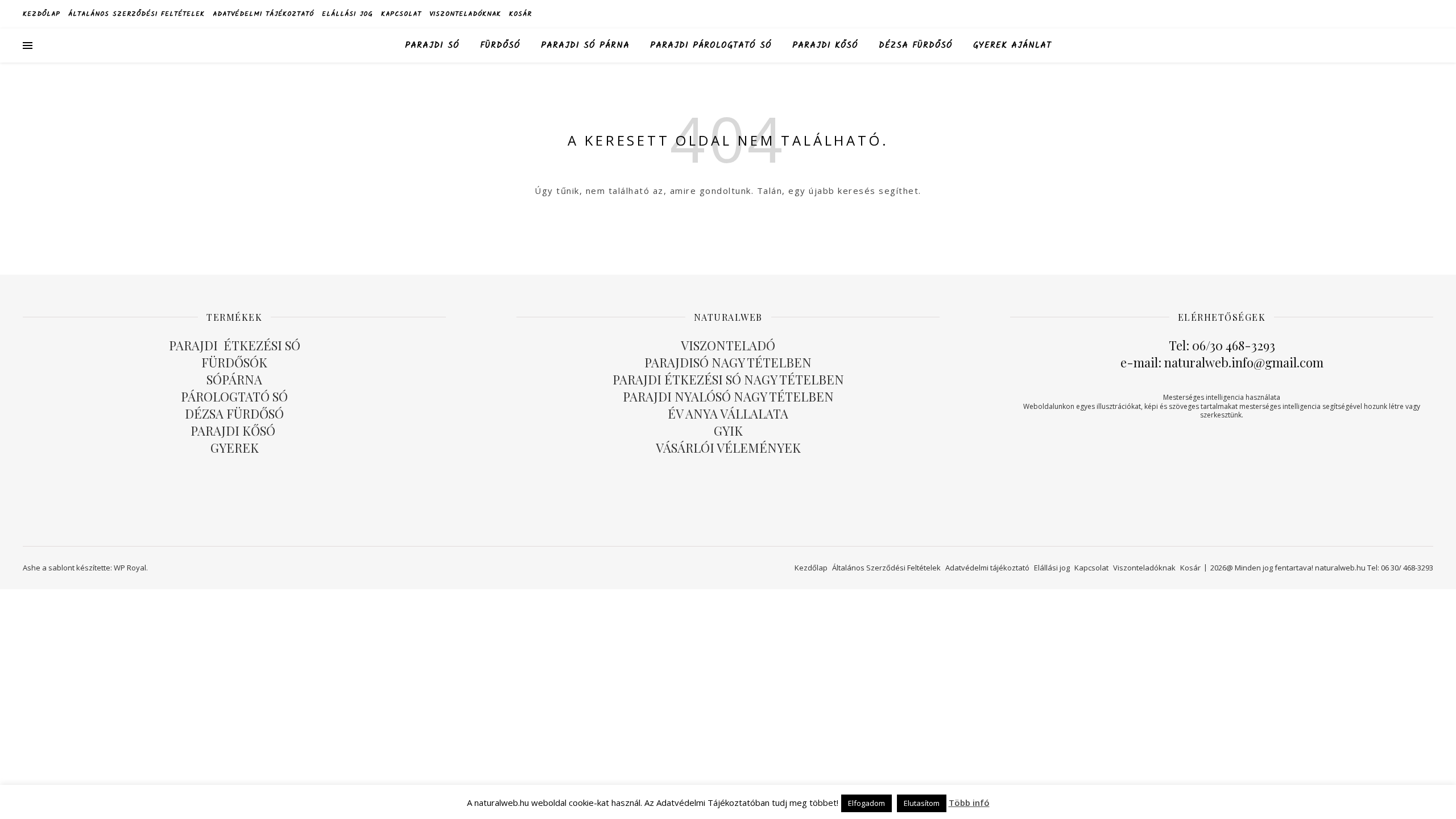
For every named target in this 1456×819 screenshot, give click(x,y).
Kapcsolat (401, 14)
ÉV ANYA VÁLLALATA (728, 413)
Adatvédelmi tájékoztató (263, 14)
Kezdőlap (41, 14)
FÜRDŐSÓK (234, 362)
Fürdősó (500, 45)
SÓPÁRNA (234, 379)
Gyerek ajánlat (1012, 45)
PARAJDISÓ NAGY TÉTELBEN (728, 362)
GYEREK (234, 447)
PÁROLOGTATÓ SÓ (234, 396)
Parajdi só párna (585, 45)
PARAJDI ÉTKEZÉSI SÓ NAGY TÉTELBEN (728, 379)
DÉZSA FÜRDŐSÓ (916, 45)
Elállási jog (347, 14)
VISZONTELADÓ (728, 345)
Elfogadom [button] (866, 803)
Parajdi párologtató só (711, 45)
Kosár (520, 14)
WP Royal (130, 567)
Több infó (969, 802)
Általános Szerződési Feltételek (136, 14)
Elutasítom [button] (922, 803)
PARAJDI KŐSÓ (234, 430)
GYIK (728, 430)
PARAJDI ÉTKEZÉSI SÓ (234, 345)
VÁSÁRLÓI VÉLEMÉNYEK (728, 447)
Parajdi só (432, 45)
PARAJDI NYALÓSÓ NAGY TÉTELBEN (728, 396)
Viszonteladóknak (465, 14)
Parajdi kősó (825, 45)
